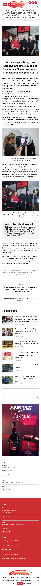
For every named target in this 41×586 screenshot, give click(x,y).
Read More (27, 583)
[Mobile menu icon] (5, 4)
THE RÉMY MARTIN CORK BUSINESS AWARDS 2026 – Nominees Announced (27, 355)
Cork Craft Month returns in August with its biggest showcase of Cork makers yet (26, 331)
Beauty (17, 270)
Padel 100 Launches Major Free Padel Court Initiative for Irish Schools (25, 378)
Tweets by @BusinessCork (10, 541)
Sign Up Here (6, 549)
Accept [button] (20, 583)
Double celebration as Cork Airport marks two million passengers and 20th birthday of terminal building (26, 319)
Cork (21, 270)
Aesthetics (12, 270)
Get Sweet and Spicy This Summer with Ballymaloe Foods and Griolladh (27, 342)
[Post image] (7, 320)
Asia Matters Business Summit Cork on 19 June (26, 366)
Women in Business (27, 273)
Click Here (5, 558)
